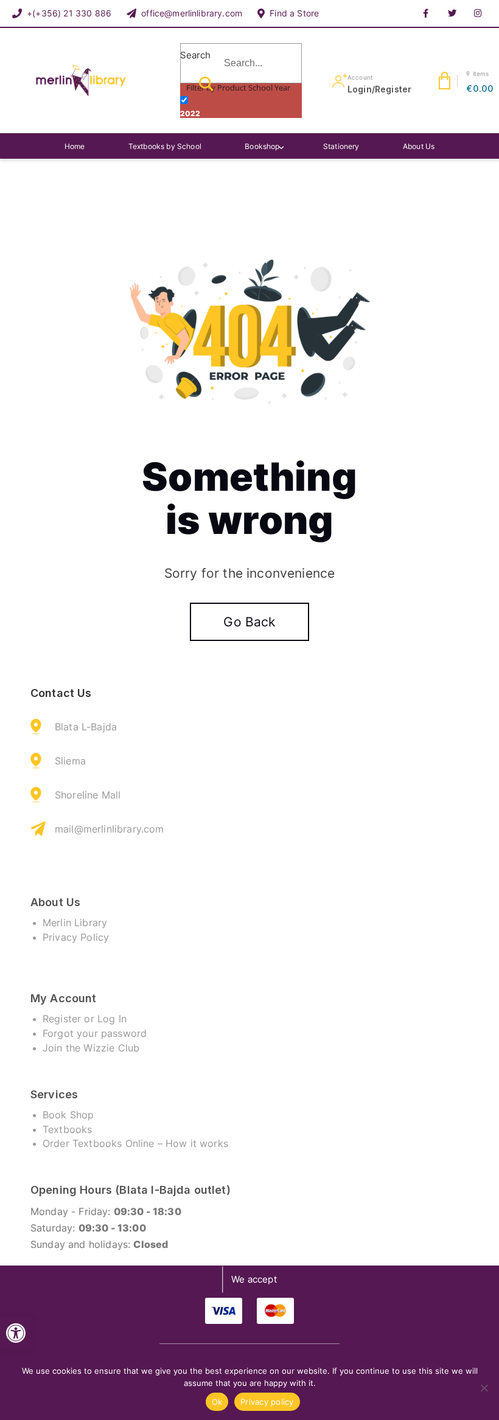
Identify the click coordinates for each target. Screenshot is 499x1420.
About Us (418, 146)
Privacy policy (267, 1402)
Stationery (341, 146)
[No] (484, 1388)
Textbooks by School (164, 146)
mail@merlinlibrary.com (109, 829)
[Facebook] (425, 13)
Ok (217, 1402)
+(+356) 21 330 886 (69, 13)
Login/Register (379, 89)
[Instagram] (478, 13)
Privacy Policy (76, 937)
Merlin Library (75, 922)
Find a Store (294, 13)
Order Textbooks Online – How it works (135, 1143)
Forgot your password (95, 1033)
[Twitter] (452, 13)
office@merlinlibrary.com (191, 13)
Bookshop (262, 146)
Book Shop (68, 1115)
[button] (16, 1333)
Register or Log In (85, 1019)
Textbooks (67, 1129)
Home (75, 146)
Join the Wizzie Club (91, 1048)
